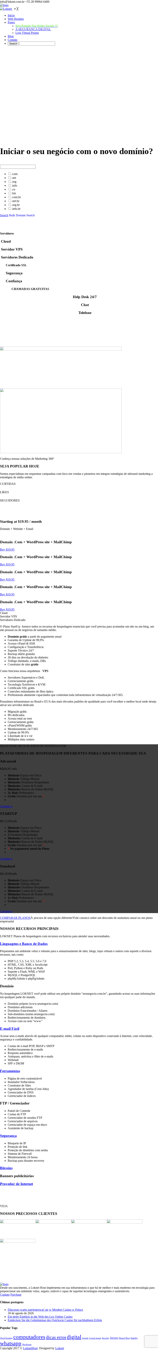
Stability (134, 1338)
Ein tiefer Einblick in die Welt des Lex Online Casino (40, 1316)
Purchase (15, 1294)
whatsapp (10, 1343)
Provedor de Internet (16, 1184)
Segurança (8, 1136)
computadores (29, 1337)
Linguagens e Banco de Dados (24, 944)
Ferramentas (10, 1071)
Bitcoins (6, 1168)
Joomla (85, 1338)
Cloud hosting (6, 1338)
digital (74, 1337)
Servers (114, 1337)
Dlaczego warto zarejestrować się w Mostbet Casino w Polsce (45, 1309)
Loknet (59, 1348)
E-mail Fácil (9, 1029)
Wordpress (26, 1344)
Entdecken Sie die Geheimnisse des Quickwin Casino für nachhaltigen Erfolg (55, 1320)
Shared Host (124, 1338)
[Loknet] (6, 8)
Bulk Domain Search (22, 215)
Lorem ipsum (95, 1338)
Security (105, 1338)
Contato (5, 1294)
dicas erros (56, 1337)
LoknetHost (30, 1348)
